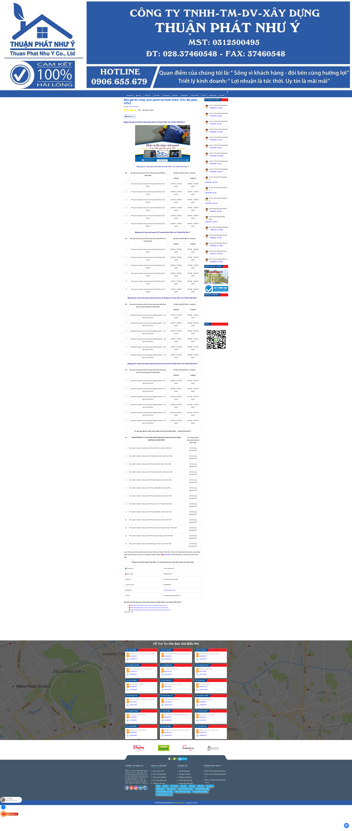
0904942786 (213, 229)
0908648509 (213, 131)
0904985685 (213, 171)
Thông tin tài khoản (185, 777)
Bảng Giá (185, 95)
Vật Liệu (175, 95)
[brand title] (138, 748)
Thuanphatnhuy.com (170, 590)
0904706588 (213, 139)
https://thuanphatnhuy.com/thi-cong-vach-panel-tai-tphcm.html (149, 605)
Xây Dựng (166, 95)
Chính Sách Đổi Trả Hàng (164, 791)
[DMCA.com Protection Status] (173, 758)
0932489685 (213, 261)
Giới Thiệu (174, 786)
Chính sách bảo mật (185, 780)
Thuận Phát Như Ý (133, 106)
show (132, 116)
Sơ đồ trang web (184, 771)
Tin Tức (203, 95)
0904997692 (213, 237)
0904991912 (213, 211)
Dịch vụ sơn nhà (158, 771)
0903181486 (213, 155)
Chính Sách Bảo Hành (185, 788)
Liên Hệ (221, 95)
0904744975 (208, 203)
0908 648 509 (203, 686)
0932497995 (213, 147)
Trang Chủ (129, 95)
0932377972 (213, 253)
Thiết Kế (147, 95)
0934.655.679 (167, 554)
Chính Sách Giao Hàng (183, 791)
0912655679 (133, 656)
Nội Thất (157, 95)
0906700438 (208, 182)
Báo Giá (183, 786)
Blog (158, 786)
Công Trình (194, 95)
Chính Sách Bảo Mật (202, 788)
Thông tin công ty (184, 774)
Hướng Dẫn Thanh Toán (164, 794)
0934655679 (213, 116)
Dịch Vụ (138, 95)
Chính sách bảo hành (186, 783)
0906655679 (213, 108)
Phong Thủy (171, 788)
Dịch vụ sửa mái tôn (159, 777)
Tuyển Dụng (212, 95)
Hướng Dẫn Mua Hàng (200, 791)
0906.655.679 (12, 814)
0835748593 (213, 245)
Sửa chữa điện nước (160, 780)
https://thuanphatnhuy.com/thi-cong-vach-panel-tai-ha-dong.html (149, 607)
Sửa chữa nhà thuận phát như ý (215, 771)
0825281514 (168, 671)
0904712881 (213, 163)
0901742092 (208, 192)
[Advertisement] (162, 625)
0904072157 (208, 221)
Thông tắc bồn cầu (159, 783)
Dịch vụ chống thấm (159, 774)
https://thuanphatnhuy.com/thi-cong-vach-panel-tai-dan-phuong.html (150, 610)
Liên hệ (165, 786)
